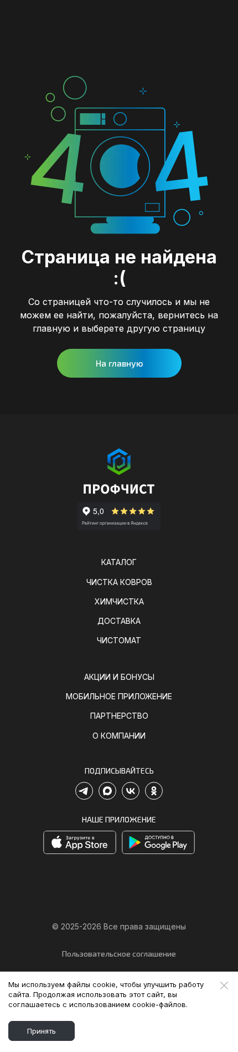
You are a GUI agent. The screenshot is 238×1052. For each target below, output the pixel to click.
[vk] (130, 791)
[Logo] (119, 472)
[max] (107, 791)
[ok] (154, 791)
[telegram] (84, 791)
